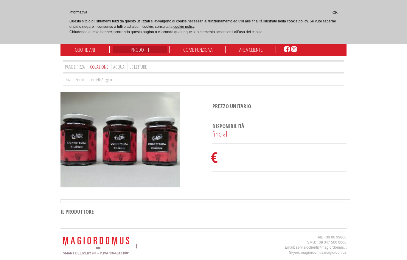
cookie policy (183, 27)
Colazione (99, 66)
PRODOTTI (140, 49)
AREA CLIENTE (251, 49)
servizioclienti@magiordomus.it (321, 247)
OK (335, 12)
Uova (68, 79)
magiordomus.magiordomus (324, 252)
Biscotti (80, 79)
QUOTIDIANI (85, 49)
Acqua (119, 66)
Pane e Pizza (75, 66)
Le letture (138, 66)
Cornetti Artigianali (102, 79)
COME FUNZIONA (197, 49)
